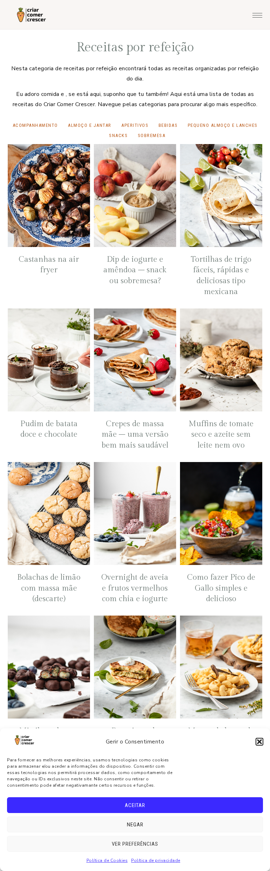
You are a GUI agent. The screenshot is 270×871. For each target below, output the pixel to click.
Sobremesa (152, 135)
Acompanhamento (35, 125)
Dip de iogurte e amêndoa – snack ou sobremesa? (134, 270)
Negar (135, 824)
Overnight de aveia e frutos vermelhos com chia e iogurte (134, 588)
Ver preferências (135, 844)
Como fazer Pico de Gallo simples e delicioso (221, 588)
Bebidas (168, 125)
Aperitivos (134, 125)
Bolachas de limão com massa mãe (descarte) (49, 588)
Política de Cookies (107, 860)
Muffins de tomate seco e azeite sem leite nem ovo (221, 434)
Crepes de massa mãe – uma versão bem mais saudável (135, 434)
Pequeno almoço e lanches (223, 125)
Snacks (118, 135)
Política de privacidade (155, 860)
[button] (259, 741)
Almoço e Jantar (89, 125)
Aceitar (135, 805)
